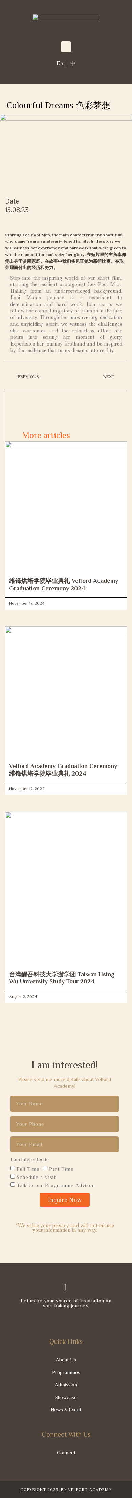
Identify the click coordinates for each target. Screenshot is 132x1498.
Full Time (28, 1169)
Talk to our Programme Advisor (55, 1185)
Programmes (66, 1372)
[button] (66, 46)
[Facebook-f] (47, 1320)
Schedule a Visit (36, 1177)
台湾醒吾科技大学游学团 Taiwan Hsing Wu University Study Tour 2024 (62, 978)
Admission (66, 1384)
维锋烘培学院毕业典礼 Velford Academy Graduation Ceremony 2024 (63, 584)
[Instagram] (59, 1320)
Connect (66, 1452)
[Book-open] (85, 1320)
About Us (66, 1359)
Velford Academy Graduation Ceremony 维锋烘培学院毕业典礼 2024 (63, 770)
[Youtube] (72, 1320)
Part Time (61, 1169)
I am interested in (29, 1159)
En (60, 63)
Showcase (66, 1397)
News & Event (66, 1409)
